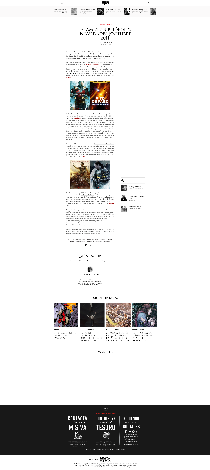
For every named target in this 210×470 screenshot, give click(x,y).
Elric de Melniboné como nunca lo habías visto (91, 336)
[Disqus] (105, 380)
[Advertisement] (133, 149)
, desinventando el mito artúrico (143, 336)
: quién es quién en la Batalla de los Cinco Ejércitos (117, 336)
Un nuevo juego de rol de (65, 335)
